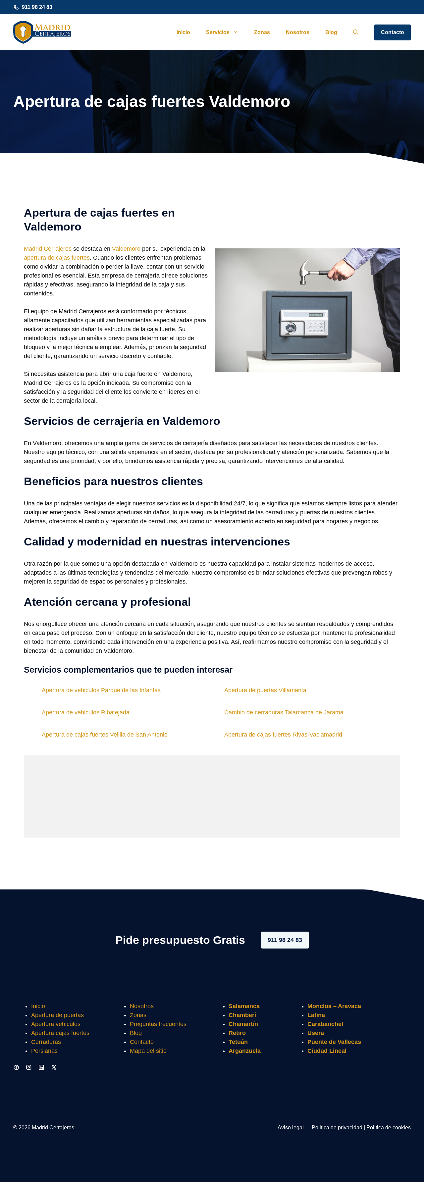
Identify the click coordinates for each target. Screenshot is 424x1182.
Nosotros (297, 32)
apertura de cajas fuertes (57, 257)
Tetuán (238, 1042)
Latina (316, 1015)
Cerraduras (46, 1042)
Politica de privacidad (337, 1127)
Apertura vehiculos (55, 1024)
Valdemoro (126, 248)
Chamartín (243, 1024)
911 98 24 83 (37, 7)
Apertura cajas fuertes (60, 1033)
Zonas (262, 32)
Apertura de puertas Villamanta (265, 690)
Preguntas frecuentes (158, 1024)
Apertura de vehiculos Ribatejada (86, 712)
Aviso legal (291, 1127)
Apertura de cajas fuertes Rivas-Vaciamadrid (283, 734)
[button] (355, 32)
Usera (315, 1033)
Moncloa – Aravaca (334, 1006)
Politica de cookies (388, 1127)
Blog (331, 32)
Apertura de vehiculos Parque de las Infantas (101, 690)
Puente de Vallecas (334, 1042)
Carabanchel (325, 1024)
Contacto (392, 32)
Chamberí (242, 1015)
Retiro (237, 1033)
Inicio (183, 32)
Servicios (218, 32)
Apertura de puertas (57, 1015)
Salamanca (244, 1006)
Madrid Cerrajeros (48, 248)
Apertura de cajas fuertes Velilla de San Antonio (105, 734)
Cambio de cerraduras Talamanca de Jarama (284, 712)
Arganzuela (245, 1051)
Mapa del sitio (148, 1051)
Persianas (44, 1051)
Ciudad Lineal (326, 1051)
